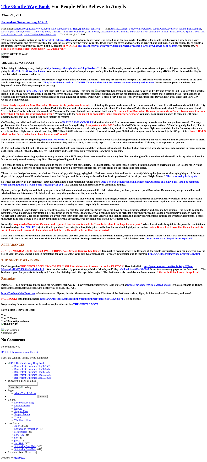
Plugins (18, 408)
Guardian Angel (60, 31)
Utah (19, 34)
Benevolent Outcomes (140, 28)
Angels (17, 28)
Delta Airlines (194, 28)
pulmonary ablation (159, 31)
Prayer (144, 31)
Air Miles (115, 28)
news (17, 437)
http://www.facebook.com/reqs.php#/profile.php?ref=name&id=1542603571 (82, 298)
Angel (124, 28)
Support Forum (22, 414)
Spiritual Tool (193, 31)
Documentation (22, 405)
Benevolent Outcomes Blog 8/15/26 (32, 366)
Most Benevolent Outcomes (114, 31)
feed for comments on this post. (19, 352)
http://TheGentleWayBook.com (28, 71)
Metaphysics (28, 28)
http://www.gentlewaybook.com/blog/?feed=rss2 (72, 68)
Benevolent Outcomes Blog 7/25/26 (32, 374)
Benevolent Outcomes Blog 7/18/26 (32, 377)
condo (156, 28)
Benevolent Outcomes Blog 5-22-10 (24, 22)
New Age (40, 28)
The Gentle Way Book (25, 6)
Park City (135, 31)
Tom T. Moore (8, 34)
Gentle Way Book (41, 31)
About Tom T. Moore (25, 393)
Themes (18, 417)
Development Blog (24, 402)
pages (17, 440)
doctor (19, 31)
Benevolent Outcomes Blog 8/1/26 (32, 372)
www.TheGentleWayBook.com (40, 34)
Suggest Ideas (21, 411)
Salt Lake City (177, 31)
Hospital (73, 31)
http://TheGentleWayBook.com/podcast (148, 284)
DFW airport (7, 31)
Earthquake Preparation (26, 428)
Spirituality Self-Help (67, 28)
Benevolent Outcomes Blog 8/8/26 (32, 369)
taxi (203, 31)
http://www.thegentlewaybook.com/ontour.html (174, 253)
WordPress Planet (23, 420)
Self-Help (51, 28)
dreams (27, 31)
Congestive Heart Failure (173, 28)
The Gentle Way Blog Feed (30, 363)
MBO (82, 31)
